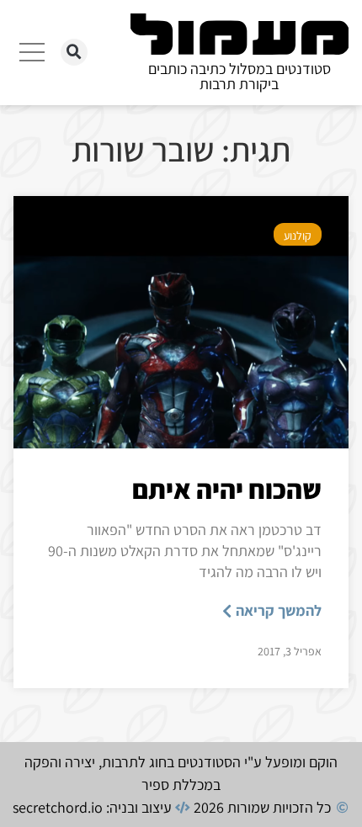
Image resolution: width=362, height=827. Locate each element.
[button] (74, 52)
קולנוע (297, 235)
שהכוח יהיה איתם (227, 488)
